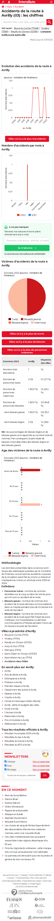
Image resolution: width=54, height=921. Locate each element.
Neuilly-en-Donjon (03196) (24, 31)
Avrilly (7, 671)
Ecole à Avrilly (11, 708)
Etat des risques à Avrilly (16, 686)
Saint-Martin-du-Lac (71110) (18, 657)
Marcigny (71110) (12, 650)
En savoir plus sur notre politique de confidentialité (24, 254)
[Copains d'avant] (14, 911)
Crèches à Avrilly (12, 712)
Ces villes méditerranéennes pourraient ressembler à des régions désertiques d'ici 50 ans (26, 841)
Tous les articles (22, 878)
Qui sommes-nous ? (11, 875)
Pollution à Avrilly (13, 682)
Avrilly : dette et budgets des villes (21, 705)
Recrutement (41, 878)
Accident (19, 6)
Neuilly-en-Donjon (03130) (18, 642)
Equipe (24, 875)
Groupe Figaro (35, 884)
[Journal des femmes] (14, 899)
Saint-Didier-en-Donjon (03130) (20, 653)
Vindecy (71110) (12, 638)
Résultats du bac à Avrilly (17, 737)
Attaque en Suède (14, 814)
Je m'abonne (25, 248)
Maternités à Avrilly (14, 716)
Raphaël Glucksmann (16, 818)
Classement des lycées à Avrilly (20, 689)
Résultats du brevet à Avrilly (18, 741)
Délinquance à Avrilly (15, 678)
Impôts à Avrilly (12, 697)
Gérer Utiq (47, 881)
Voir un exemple (41, 761)
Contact (11, 878)
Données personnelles (12, 881)
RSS (32, 878)
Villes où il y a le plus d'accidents (27, 139)
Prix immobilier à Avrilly (16, 720)
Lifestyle (10, 761)
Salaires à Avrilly (12, 693)
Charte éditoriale (35, 875)
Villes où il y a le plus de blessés (27, 341)
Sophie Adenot (12, 803)
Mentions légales (20, 884)
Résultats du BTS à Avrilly (17, 744)
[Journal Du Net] (14, 905)
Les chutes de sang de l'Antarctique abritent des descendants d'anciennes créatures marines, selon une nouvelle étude (27, 829)
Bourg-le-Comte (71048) (26, 28)
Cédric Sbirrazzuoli (14, 806)
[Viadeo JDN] (39, 912)
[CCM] (39, 899)
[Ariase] (14, 917)
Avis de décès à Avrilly (15, 674)
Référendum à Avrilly (15, 724)
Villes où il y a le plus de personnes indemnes (27, 351)
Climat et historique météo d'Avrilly (22, 701)
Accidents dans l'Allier (16, 661)
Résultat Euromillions (16, 821)
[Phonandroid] (39, 918)
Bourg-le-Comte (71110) (16, 635)
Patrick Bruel (11, 799)
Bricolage (11, 769)
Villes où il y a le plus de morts (27, 333)
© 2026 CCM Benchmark (27, 887)
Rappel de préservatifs (16, 810)
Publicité (47, 875)
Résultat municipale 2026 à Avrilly (21, 733)
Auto (9, 6)
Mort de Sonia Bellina (16, 795)
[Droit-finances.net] (39, 906)
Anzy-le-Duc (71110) (14, 646)
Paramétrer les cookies (31, 881)
